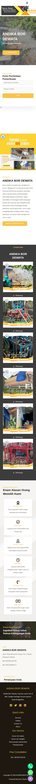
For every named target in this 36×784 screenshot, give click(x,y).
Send (18, 95)
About (18, 726)
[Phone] (30, 766)
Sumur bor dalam (18, 736)
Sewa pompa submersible (18, 742)
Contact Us (18, 723)
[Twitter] (15, 705)
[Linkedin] (25, 705)
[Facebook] (11, 705)
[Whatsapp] (30, 772)
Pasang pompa (18, 745)
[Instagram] (20, 705)
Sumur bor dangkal (18, 739)
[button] (27, 3)
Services (18, 718)
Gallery (18, 721)
